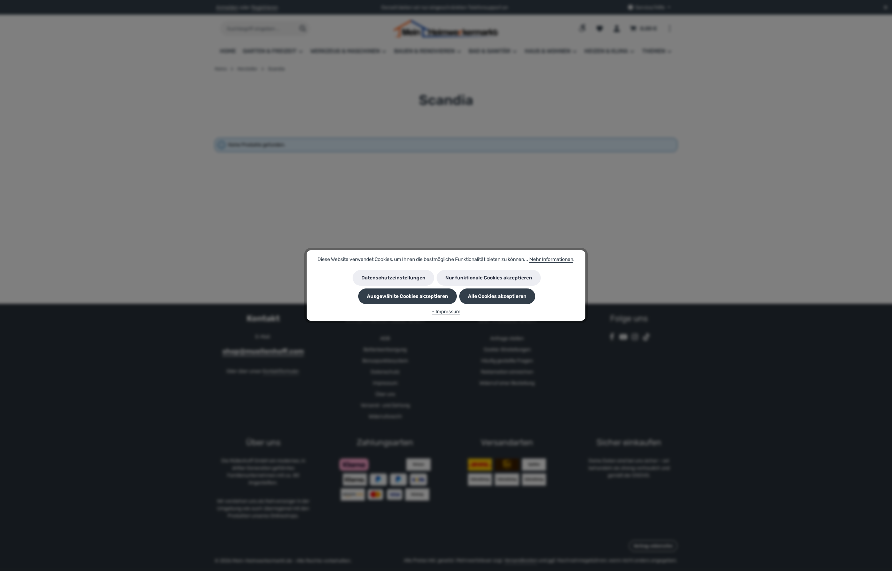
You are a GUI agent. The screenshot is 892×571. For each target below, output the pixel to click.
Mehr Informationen (551, 259)
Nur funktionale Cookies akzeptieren (488, 278)
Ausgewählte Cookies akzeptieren (407, 296)
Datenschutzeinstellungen (393, 278)
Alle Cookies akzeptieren (497, 296)
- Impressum (446, 312)
